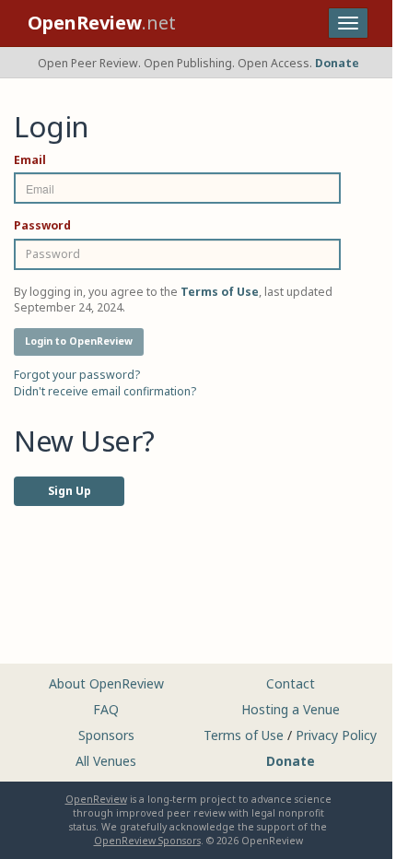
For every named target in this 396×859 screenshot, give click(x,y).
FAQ (106, 709)
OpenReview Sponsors (147, 840)
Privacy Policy (336, 735)
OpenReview (96, 799)
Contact (290, 683)
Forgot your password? (77, 374)
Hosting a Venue (290, 709)
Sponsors (106, 735)
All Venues (106, 761)
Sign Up (69, 491)
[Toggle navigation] (348, 23)
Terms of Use (244, 735)
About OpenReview (106, 683)
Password (42, 225)
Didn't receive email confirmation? (105, 391)
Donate (337, 63)
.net (102, 22)
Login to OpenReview (79, 341)
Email (30, 160)
